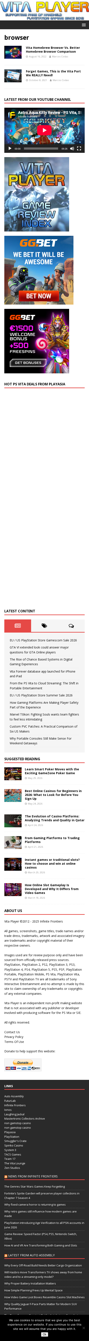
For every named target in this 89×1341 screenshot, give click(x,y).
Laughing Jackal (14, 1114)
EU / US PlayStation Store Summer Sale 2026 (41, 695)
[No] (83, 1328)
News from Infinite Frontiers (33, 1176)
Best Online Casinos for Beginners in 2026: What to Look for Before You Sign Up (53, 795)
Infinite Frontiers (15, 1105)
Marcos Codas (60, 56)
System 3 (10, 1150)
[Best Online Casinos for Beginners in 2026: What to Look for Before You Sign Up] (13, 799)
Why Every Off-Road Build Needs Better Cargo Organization (43, 1265)
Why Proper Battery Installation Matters (30, 1283)
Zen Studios (12, 1168)
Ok (44, 1334)
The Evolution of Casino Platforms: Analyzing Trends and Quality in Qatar (54, 818)
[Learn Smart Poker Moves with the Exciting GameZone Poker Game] (13, 777)
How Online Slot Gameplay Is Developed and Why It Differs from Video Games (52, 889)
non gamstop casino (17, 1123)
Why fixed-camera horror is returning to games (35, 1204)
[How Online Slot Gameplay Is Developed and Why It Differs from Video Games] (13, 893)
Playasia (10, 1132)
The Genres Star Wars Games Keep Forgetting (34, 1186)
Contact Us (12, 1032)
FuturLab (10, 1101)
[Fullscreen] (79, 148)
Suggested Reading (22, 759)
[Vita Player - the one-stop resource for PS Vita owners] (44, 18)
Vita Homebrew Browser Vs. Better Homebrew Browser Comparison (53, 50)
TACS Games (12, 1154)
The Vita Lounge (14, 1163)
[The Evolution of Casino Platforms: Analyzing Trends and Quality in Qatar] (13, 825)
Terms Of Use (14, 1042)
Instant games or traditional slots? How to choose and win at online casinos (52, 863)
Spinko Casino (13, 1145)
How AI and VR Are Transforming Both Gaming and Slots (40, 1245)
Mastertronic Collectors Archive (24, 1118)
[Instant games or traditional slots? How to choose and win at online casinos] (13, 868)
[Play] (10, 148)
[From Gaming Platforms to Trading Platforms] (13, 846)
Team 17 (9, 1159)
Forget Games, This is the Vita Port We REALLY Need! (53, 73)
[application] (44, 130)
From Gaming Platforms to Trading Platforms (52, 840)
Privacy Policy (13, 1037)
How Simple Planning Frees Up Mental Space (33, 1290)
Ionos (8, 1110)
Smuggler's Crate (15, 1141)
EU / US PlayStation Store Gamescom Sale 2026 (43, 640)
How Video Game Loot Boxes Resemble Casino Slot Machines (44, 1297)
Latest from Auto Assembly (31, 1255)
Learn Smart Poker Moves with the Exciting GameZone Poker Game (52, 771)
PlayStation (11, 1137)
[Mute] (72, 148)
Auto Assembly (14, 1096)
